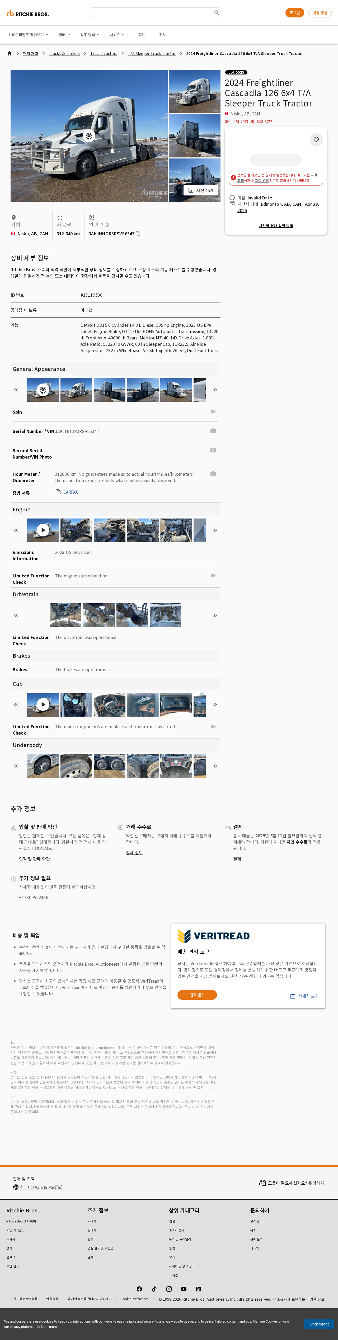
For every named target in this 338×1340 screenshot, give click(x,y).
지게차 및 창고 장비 (182, 1266)
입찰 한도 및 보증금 (100, 1248)
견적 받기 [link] (197, 994)
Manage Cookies (265, 1321)
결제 (237, 859)
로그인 (295, 12)
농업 (172, 1248)
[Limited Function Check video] (213, 575)
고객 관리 (262, 180)
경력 (9, 1248)
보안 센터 (12, 1266)
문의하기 (316, 1183)
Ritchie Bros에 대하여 (21, 1221)
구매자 (92, 1221)
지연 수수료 (297, 842)
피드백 (254, 1248)
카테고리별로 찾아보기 (26, 34)
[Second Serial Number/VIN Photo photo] (213, 450)
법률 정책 (52, 1298)
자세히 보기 (308, 996)
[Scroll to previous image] (16, 390)
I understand (319, 1324)
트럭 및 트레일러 (180, 1239)
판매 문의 (256, 1239)
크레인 (173, 1275)
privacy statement (23, 1327)
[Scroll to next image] (215, 390)
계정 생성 (320, 12)
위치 (162, 34)
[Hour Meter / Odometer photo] (213, 474)
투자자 (10, 1239)
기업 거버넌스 (15, 1230)
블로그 (10, 1257)
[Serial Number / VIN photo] (213, 431)
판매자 (92, 1230)
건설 (172, 1221)
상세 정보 (134, 852)
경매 (62, 34)
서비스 (115, 34)
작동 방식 (87, 34)
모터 (172, 1257)
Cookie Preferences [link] (134, 1298)
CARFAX (70, 492)
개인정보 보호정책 (25, 1298)
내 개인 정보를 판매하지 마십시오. (89, 1298)
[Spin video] (213, 412)
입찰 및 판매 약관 (34, 859)
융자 (141, 34)
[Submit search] (217, 13)
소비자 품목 (176, 1230)
